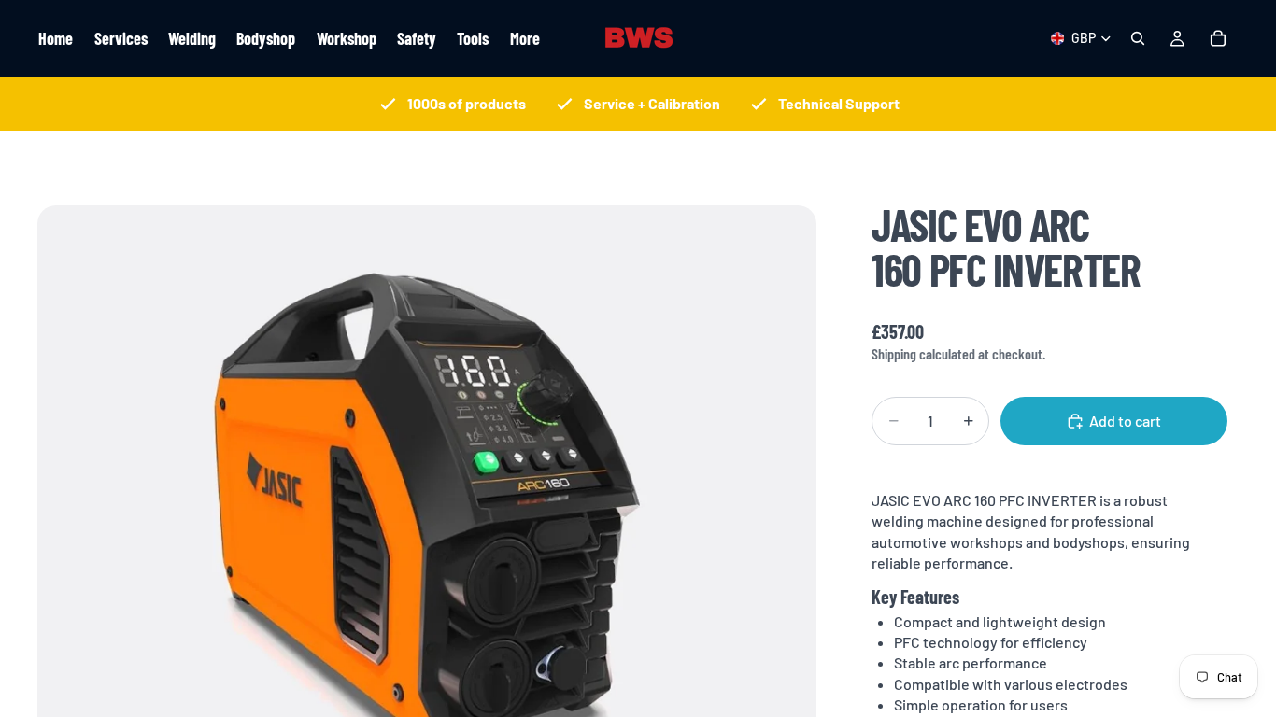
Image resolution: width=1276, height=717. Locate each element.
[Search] (1137, 38)
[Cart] (1218, 38)
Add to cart (1125, 420)
